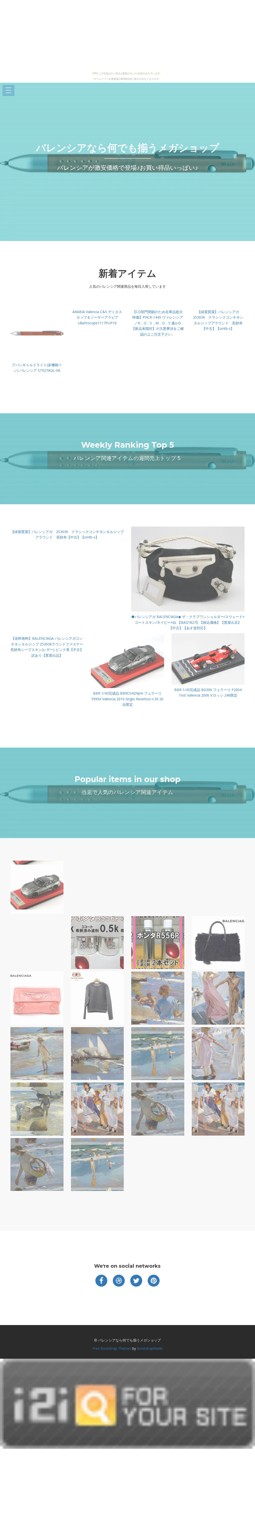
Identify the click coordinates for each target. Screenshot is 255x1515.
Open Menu (8, 90)
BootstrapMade (150, 1348)
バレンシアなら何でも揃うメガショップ (127, 148)
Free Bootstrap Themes (111, 1348)
